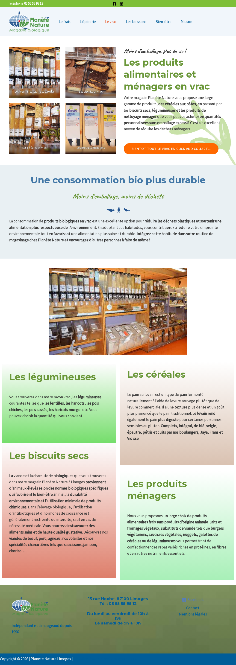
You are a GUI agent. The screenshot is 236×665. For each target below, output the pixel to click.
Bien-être (163, 21)
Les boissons (136, 21)
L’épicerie (88, 21)
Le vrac (111, 21)
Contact (192, 607)
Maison (186, 21)
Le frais (65, 21)
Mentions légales (193, 614)
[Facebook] (114, 4)
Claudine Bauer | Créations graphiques (105, 658)
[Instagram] (121, 4)
